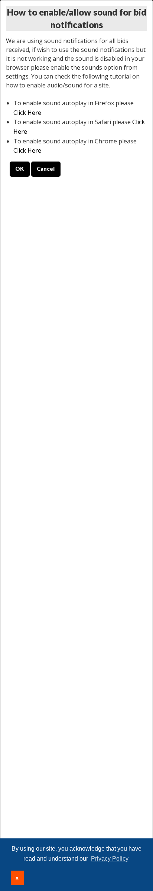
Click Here (27, 113)
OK (19, 169)
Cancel (46, 169)
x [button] (17, 878)
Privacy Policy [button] (109, 858)
